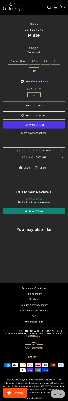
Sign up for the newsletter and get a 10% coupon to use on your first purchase (33, 333)
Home (33, 24)
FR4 (34, 70)
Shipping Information (34, 150)
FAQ (34, 316)
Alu (55, 61)
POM (35, 61)
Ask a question (34, 157)
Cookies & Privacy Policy (34, 305)
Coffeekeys (34, 30)
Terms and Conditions (34, 288)
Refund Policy (34, 293)
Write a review (34, 211)
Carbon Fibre (18, 61)
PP (45, 61)
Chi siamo (34, 299)
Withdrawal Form (34, 321)
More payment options (34, 132)
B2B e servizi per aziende (34, 310)
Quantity (34, 89)
